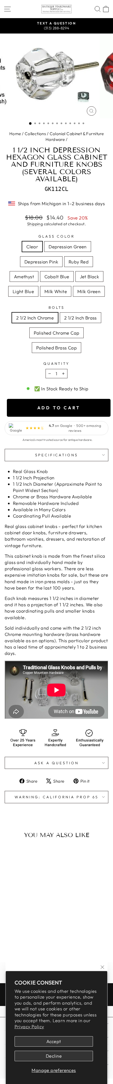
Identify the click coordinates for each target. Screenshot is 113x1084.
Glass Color (56, 236)
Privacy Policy (29, 1026)
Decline (54, 1056)
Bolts (57, 307)
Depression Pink (41, 262)
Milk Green (88, 291)
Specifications (56, 455)
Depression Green (68, 246)
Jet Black (89, 276)
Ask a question (56, 763)
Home (15, 133)
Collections (35, 133)
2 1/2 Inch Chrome (35, 318)
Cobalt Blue (56, 276)
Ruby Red (79, 262)
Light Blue (23, 291)
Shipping (35, 223)
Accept (53, 1041)
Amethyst (24, 276)
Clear (32, 246)
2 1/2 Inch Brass (80, 318)
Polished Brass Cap (56, 348)
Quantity (56, 363)
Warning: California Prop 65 (56, 797)
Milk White (55, 291)
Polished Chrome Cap (57, 333)
